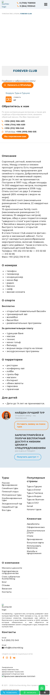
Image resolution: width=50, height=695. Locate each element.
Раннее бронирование (9, 484)
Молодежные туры (12, 495)
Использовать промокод (34, 547)
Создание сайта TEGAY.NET (10, 690)
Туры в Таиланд (35, 493)
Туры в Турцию (22, 93)
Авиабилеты (33, 524)
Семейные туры (10, 488)
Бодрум (10, 93)
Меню (45, 4)
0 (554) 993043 (27, 6)
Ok (10, 657)
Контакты (7, 592)
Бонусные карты (35, 542)
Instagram (7, 657)
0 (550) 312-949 (11, 640)
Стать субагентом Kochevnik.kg (11, 578)
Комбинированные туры (12, 499)
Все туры (6, 510)
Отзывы (6, 585)
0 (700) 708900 (27, 3)
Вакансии (7, 589)
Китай (30, 506)
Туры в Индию (34, 496)
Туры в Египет (34, 490)
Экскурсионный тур (12, 504)
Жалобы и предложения (34, 552)
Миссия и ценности (12, 568)
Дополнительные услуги (36, 532)
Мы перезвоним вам (15, 136)
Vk (14, 657)
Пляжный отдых (10, 491)
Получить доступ (27, 457)
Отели (16, 14)
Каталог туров (34, 509)
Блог (4, 582)
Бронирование (34, 539)
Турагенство (7, 14)
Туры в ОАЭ (32, 503)
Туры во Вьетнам (35, 499)
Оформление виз (36, 527)
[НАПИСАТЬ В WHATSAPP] (42, 688)
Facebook (3, 657)
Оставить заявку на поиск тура (31, 425)
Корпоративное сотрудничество (10, 572)
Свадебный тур (10, 507)
